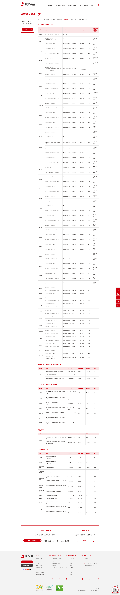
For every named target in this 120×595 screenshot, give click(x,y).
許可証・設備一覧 (56, 579)
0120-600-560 (49, 541)
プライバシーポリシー (89, 588)
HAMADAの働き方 (84, 5)
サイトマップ (81, 588)
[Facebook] (23, 569)
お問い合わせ (27, 29)
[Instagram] (25, 569)
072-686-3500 (63, 541)
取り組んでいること (60, 5)
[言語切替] (98, 5)
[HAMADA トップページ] (28, 4)
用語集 (69, 579)
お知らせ (93, 5)
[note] (30, 569)
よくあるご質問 (87, 579)
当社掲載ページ (67, 19)
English (96, 588)
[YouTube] (28, 569)
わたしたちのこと (72, 5)
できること (49, 5)
